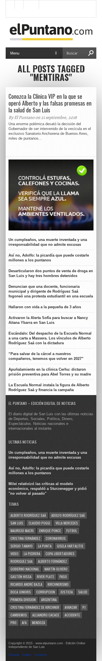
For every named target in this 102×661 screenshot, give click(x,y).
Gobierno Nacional (24, 568)
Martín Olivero (55, 568)
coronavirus (56, 538)
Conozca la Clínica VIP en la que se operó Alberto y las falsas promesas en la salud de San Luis (50, 103)
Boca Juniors (20, 591)
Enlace (26, 654)
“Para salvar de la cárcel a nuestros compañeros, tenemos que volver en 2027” (46, 356)
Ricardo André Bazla (26, 584)
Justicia (66, 591)
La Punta (45, 546)
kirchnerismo (58, 584)
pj (84, 607)
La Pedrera (32, 553)
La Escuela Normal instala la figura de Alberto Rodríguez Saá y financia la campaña (48, 387)
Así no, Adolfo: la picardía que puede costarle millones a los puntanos (48, 257)
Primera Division (23, 599)
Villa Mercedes (67, 523)
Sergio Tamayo (21, 546)
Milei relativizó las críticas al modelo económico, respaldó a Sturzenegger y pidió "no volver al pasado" (47, 489)
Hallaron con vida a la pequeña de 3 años (44, 307)
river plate (45, 576)
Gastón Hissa (20, 576)
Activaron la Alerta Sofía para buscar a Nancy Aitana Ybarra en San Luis (48, 320)
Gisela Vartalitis (70, 546)
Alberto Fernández (52, 561)
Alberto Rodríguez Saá (28, 515)
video (14, 553)
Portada (13, 654)
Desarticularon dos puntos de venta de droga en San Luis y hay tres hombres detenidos (50, 273)
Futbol (71, 530)
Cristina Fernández (25, 538)
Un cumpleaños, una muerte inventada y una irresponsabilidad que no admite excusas (47, 242)
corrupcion (45, 591)
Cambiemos (18, 614)
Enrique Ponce (50, 530)
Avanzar (71, 607)
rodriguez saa (21, 561)
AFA (24, 622)
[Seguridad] (51, 229)
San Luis (16, 523)
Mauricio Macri (22, 530)
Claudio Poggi (39, 523)
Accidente (72, 614)
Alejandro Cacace (45, 614)
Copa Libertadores (60, 553)
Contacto (40, 654)
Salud (82, 591)
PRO (13, 622)
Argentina (49, 599)
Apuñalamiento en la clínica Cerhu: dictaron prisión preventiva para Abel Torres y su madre (49, 371)
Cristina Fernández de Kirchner (34, 607)
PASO (63, 576)
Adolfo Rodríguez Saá (68, 515)
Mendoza (38, 622)
